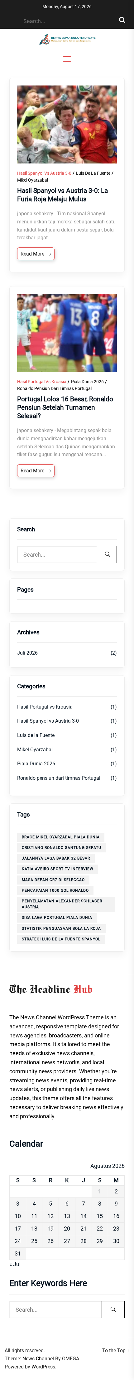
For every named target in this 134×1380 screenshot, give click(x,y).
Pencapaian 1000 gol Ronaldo (55, 890)
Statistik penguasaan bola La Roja (61, 928)
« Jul (15, 1264)
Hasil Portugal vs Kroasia (41, 381)
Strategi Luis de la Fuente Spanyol (61, 939)
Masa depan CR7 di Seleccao (53, 880)
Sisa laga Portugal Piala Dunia (57, 917)
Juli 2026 (27, 653)
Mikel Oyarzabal (32, 180)
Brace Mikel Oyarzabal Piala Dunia (61, 837)
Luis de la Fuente (93, 173)
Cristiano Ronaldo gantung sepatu (61, 848)
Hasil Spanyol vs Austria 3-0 (44, 173)
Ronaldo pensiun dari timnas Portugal (54, 388)
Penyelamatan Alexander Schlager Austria (62, 904)
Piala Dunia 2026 (87, 381)
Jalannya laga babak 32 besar (56, 858)
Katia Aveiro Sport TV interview (57, 869)
